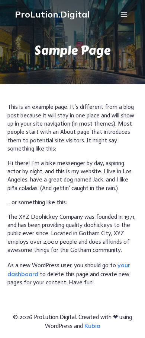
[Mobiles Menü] (123, 14)
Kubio (92, 325)
